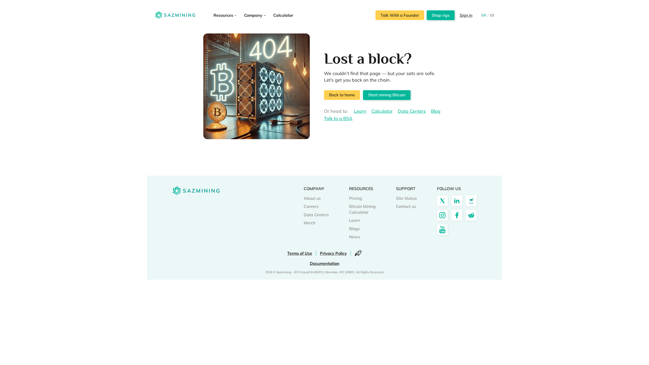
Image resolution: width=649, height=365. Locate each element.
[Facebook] (457, 215)
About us (312, 198)
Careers (311, 206)
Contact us (406, 206)
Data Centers (412, 111)
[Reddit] (471, 215)
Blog (435, 111)
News (354, 236)
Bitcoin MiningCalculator (362, 209)
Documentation (324, 263)
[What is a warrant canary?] (358, 253)
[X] (442, 200)
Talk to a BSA (338, 118)
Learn (360, 111)
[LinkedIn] (457, 200)
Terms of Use (299, 253)
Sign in (466, 15)
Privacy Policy (333, 253)
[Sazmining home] (175, 15)
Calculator (382, 111)
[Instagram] (442, 215)
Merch (309, 222)
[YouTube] (442, 229)
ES (492, 15)
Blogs (354, 228)
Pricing (355, 198)
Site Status (406, 198)
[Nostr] (471, 200)
